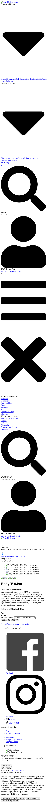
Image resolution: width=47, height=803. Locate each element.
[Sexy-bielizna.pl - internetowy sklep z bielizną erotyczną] (8, 538)
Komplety (11, 79)
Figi (38, 79)
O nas (8, 731)
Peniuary (33, 79)
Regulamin (10, 737)
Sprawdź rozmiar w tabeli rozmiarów (15, 624)
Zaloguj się (16, 271)
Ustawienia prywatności (10, 801)
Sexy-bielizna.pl (18, 770)
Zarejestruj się (6, 271)
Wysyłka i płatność (13, 733)
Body (28, 79)
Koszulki (4, 79)
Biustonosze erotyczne (9, 158)
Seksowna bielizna (11, 396)
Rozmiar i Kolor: (7, 617)
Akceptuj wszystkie (9, 798)
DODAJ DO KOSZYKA (10, 620)
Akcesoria (34, 158)
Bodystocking (20, 79)
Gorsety (21, 158)
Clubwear (9, 81)
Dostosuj (21, 798)
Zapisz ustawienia (33, 798)
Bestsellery (5, 162)
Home (3, 556)
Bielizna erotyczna (11, 416)
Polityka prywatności (14, 739)
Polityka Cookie (12, 742)
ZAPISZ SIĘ (6, 765)
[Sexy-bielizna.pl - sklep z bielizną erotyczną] (9, 2)
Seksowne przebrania (9, 160)
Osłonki (27, 158)
